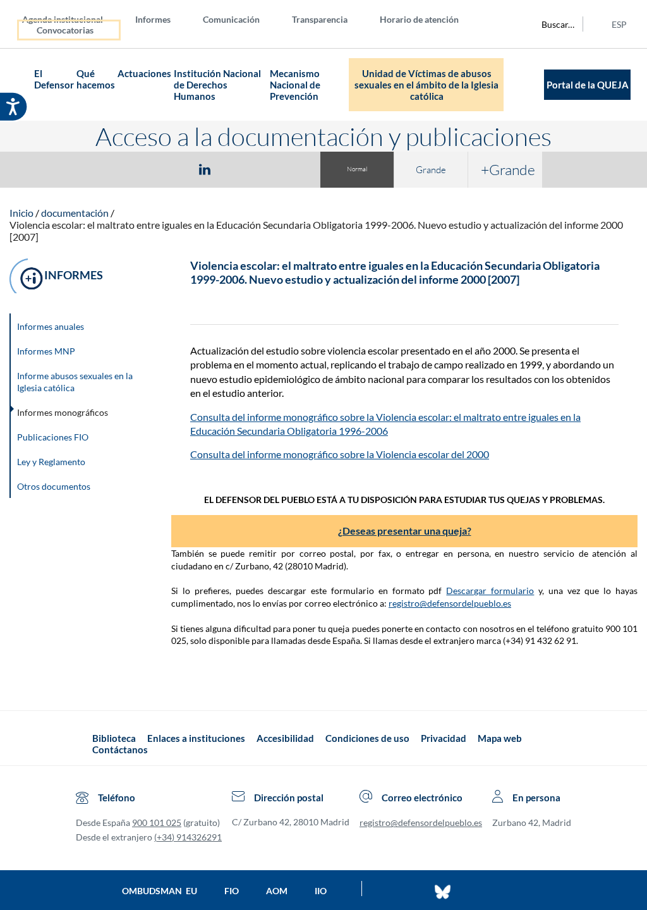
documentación (75, 213)
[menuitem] (72, 19)
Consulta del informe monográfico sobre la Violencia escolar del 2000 (339, 454)
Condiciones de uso (367, 738)
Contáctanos (120, 749)
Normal (357, 169)
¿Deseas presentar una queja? (404, 531)
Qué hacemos (95, 79)
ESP (619, 24)
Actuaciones (144, 73)
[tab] (131, 169)
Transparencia (320, 19)
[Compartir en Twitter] (167, 169)
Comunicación (231, 19)
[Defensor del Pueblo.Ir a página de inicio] (81, 743)
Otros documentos (53, 486)
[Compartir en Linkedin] (205, 169)
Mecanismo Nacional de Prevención (295, 85)
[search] (551, 24)
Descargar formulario (490, 590)
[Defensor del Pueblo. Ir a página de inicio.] (21, 85)
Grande (431, 170)
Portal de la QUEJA (588, 84)
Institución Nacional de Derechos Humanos (217, 85)
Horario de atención (419, 19)
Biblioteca (114, 738)
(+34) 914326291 (188, 837)
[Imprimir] (281, 169)
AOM (276, 890)
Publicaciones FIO (52, 437)
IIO (321, 890)
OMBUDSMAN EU (159, 890)
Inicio (21, 213)
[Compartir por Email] (242, 169)
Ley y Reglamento (51, 461)
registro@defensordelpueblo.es (450, 603)
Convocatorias (65, 30)
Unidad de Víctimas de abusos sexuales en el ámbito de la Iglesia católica (426, 85)
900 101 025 (156, 822)
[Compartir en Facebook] (131, 169)
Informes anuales (50, 326)
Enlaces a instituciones (196, 738)
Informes (153, 19)
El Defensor (54, 79)
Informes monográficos (62, 412)
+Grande (508, 169)
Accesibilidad (285, 738)
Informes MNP (46, 351)
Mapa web (500, 738)
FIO (231, 890)
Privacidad (443, 738)
